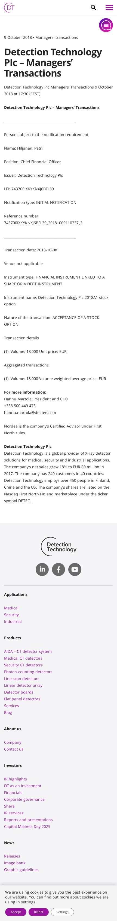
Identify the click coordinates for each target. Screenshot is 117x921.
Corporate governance (24, 799)
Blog (8, 712)
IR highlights (15, 778)
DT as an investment (22, 785)
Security (11, 614)
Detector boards (18, 692)
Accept (16, 912)
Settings (62, 912)
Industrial (13, 621)
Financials (13, 792)
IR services (13, 812)
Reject (38, 912)
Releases (12, 856)
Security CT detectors (23, 664)
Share (9, 806)
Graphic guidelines (21, 869)
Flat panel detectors (22, 698)
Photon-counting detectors (28, 671)
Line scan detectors (21, 678)
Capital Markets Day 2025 (27, 826)
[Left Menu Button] (109, 7)
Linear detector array (23, 685)
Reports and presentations (28, 819)
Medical (11, 607)
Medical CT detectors (23, 658)
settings (28, 902)
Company (12, 742)
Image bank (14, 862)
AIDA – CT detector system (28, 651)
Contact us (13, 749)
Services (11, 705)
